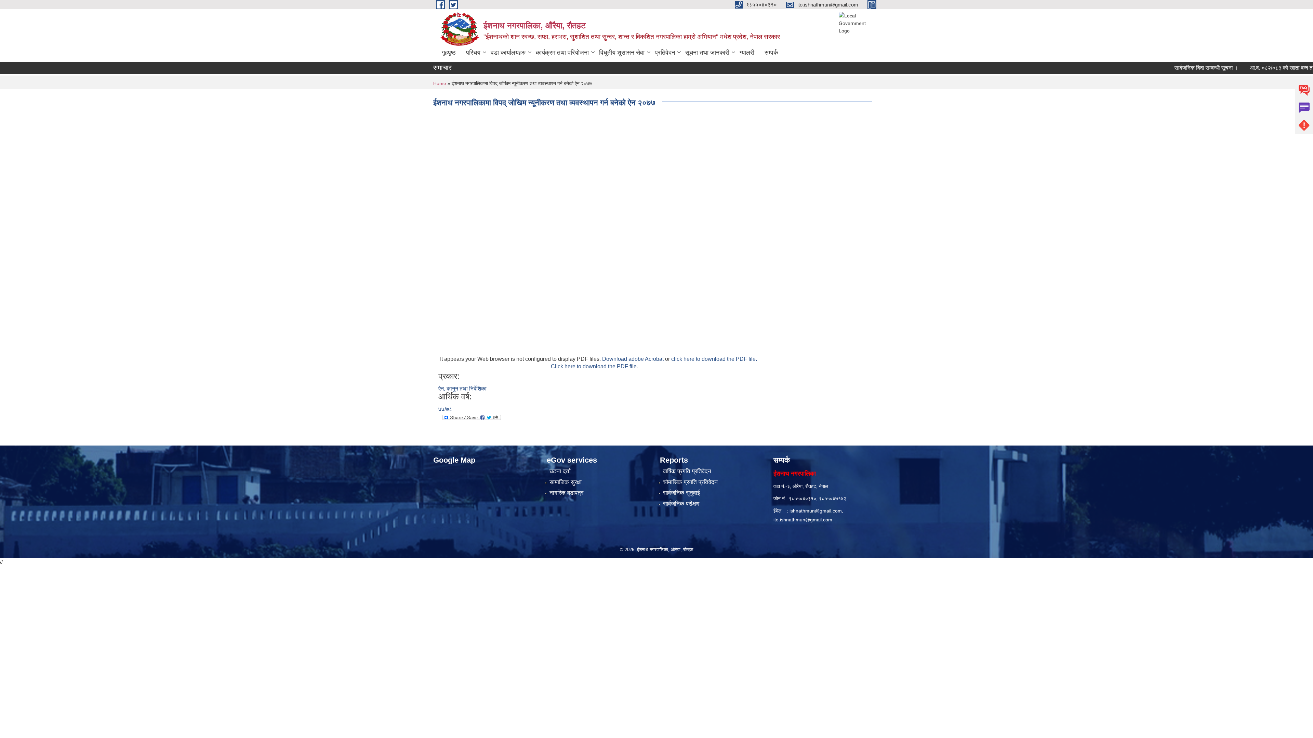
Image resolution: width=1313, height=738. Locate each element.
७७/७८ (445, 409)
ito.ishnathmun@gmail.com (802, 519)
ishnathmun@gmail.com (816, 511)
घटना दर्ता (560, 471)
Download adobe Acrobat (633, 359)
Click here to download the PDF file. (594, 366)
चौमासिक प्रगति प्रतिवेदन (690, 482)
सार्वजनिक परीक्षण (681, 504)
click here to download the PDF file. (714, 359)
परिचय (473, 52)
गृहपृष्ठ (449, 52)
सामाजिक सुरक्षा (565, 482)
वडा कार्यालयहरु (508, 52)
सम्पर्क (771, 52)
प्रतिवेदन (665, 52)
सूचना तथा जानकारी (707, 52)
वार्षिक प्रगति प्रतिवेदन (687, 471)
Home (439, 83)
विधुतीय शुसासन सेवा (622, 52)
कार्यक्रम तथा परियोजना (562, 52)
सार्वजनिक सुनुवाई (681, 493)
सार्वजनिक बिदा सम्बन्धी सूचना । (1185, 68)
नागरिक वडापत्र (566, 493)
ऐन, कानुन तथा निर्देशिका (462, 389)
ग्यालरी (747, 52)
